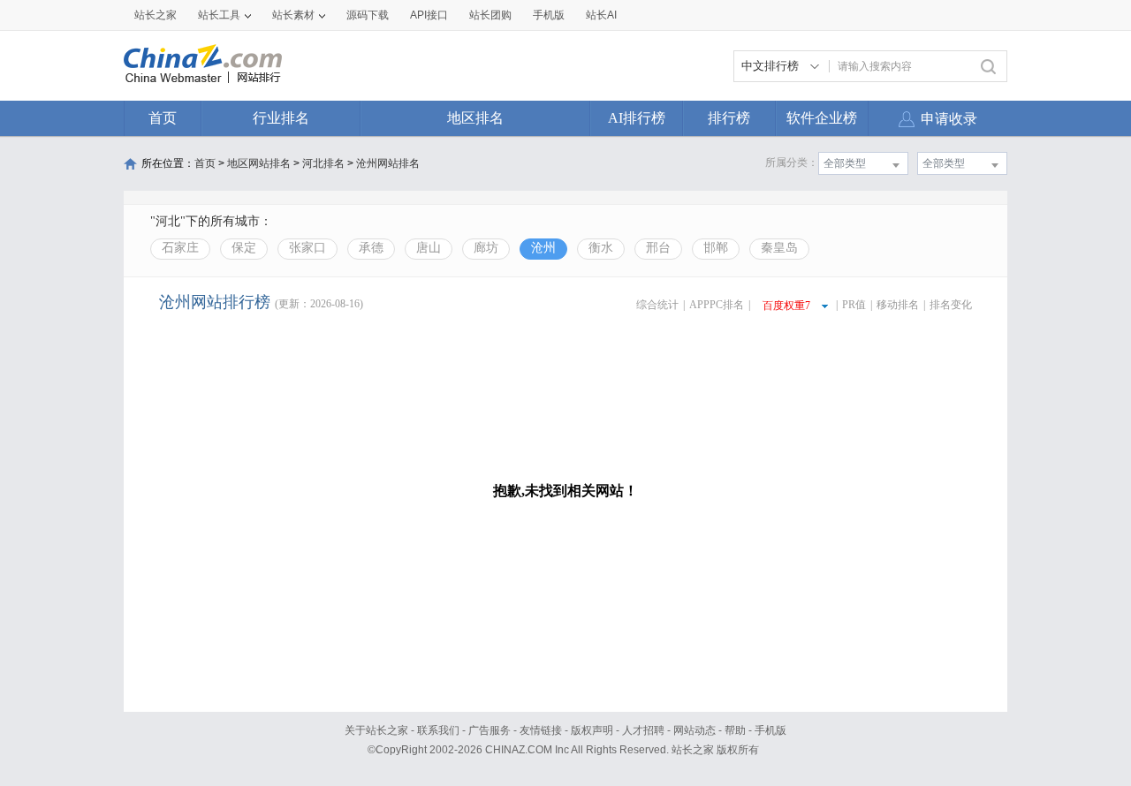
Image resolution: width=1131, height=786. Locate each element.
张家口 (307, 247)
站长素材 (293, 15)
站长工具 (219, 15)
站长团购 (490, 15)
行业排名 (281, 117)
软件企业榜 (821, 117)
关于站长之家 (376, 730)
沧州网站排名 (388, 163)
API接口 (429, 15)
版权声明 (592, 730)
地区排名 (475, 117)
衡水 (600, 247)
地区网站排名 (259, 163)
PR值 (854, 305)
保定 (244, 247)
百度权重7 (786, 305)
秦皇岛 (779, 247)
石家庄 (180, 247)
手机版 (770, 730)
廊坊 (486, 247)
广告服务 (489, 730)
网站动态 (694, 730)
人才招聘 (643, 730)
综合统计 (657, 305)
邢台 (658, 247)
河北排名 (323, 163)
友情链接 (541, 730)
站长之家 (155, 15)
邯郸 (715, 247)
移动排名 (898, 305)
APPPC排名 (716, 305)
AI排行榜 (636, 117)
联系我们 (438, 730)
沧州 (543, 247)
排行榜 (729, 117)
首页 (162, 117)
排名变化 (951, 305)
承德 (371, 247)
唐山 (428, 247)
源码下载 (367, 15)
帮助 (735, 730)
